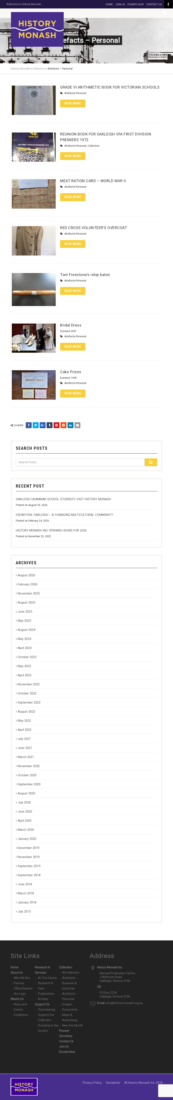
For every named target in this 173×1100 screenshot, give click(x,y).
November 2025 (29, 593)
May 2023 (24, 666)
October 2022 (27, 693)
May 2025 (24, 621)
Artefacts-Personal (75, 93)
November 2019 (29, 857)
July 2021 (24, 739)
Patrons (19, 983)
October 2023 (27, 657)
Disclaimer (113, 1083)
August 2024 (26, 630)
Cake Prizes (70, 372)
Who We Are (22, 978)
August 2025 (26, 602)
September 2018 (29, 875)
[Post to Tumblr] (50, 425)
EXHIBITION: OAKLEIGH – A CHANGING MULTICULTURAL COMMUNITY (64, 515)
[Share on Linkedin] (70, 425)
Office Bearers (23, 988)
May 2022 (24, 721)
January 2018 (27, 902)
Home (15, 967)
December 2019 (28, 848)
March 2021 (26, 757)
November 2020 (29, 766)
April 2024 (24, 648)
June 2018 (25, 884)
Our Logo (20, 993)
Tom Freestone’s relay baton (85, 274)
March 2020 (26, 830)
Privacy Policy (92, 1083)
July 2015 (24, 911)
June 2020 (25, 811)
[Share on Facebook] (29, 425)
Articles (43, 999)
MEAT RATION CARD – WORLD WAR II (93, 181)
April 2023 (24, 675)
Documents (70, 1009)
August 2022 (26, 711)
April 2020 (24, 821)
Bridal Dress (70, 325)
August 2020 (26, 793)
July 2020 (24, 802)
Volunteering (46, 1009)
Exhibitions (21, 1015)
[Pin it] (56, 425)
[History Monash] (37, 29)
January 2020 (27, 839)
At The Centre (47, 978)
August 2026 (26, 575)
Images (67, 1004)
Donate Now (67, 1052)
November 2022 (29, 684)
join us (120, 4)
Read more (73, 103)
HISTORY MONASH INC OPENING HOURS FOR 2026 (51, 530)
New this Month (72, 1025)
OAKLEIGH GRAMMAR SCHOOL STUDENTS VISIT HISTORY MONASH (63, 499)
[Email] (77, 425)
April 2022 (24, 730)
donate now (135, 4)
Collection (93, 145)
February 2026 (27, 584)
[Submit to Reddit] (63, 425)
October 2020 (27, 775)
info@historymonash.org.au (124, 1003)
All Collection (70, 972)
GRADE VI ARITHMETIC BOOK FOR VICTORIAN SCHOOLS (109, 87)
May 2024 (24, 639)
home (109, 4)
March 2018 (26, 893)
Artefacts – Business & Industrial (70, 983)
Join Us (64, 1046)
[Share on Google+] (43, 425)
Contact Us (66, 1041)
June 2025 (25, 612)
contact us (154, 4)
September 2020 (29, 784)
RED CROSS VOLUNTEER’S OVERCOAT (93, 227)
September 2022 (29, 702)
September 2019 (29, 866)
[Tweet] (36, 425)
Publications (46, 993)
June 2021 (25, 748)
